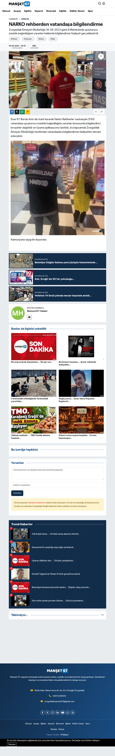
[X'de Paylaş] (17, 112)
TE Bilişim (64, 735)
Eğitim (27, 11)
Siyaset (39, 11)
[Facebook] (42, 712)
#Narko (41, 39)
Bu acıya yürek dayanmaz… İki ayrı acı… (32, 362)
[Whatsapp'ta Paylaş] (22, 112)
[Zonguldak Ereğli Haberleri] (19, 4)
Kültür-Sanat (77, 11)
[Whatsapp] (67, 712)
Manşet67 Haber (37, 311)
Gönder (17, 493)
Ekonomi (51, 11)
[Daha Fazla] (27, 112)
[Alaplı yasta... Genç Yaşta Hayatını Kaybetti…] (81, 383)
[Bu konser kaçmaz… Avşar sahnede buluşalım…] (81, 346)
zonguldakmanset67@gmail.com (59, 701)
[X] (47, 712)
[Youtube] (62, 712)
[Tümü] (102, 615)
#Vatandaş (28, 39)
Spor (90, 11)
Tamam (12, 744)
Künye (61, 729)
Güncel (6, 11)
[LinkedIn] (57, 712)
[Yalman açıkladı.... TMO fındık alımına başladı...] (33, 420)
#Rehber (14, 39)
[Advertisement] (57, 641)
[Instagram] (52, 712)
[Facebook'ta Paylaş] (12, 112)
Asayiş (17, 11)
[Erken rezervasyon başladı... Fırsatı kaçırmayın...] (81, 420)
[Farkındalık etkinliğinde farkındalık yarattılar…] (33, 383)
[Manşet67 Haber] (18, 313)
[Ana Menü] (103, 4)
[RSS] (72, 712)
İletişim (54, 729)
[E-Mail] (29, 317)
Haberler (13, 19)
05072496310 (59, 696)
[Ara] (99, 4)
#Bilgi (52, 39)
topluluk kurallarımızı (36, 503)
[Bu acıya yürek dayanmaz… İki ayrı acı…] (33, 346)
